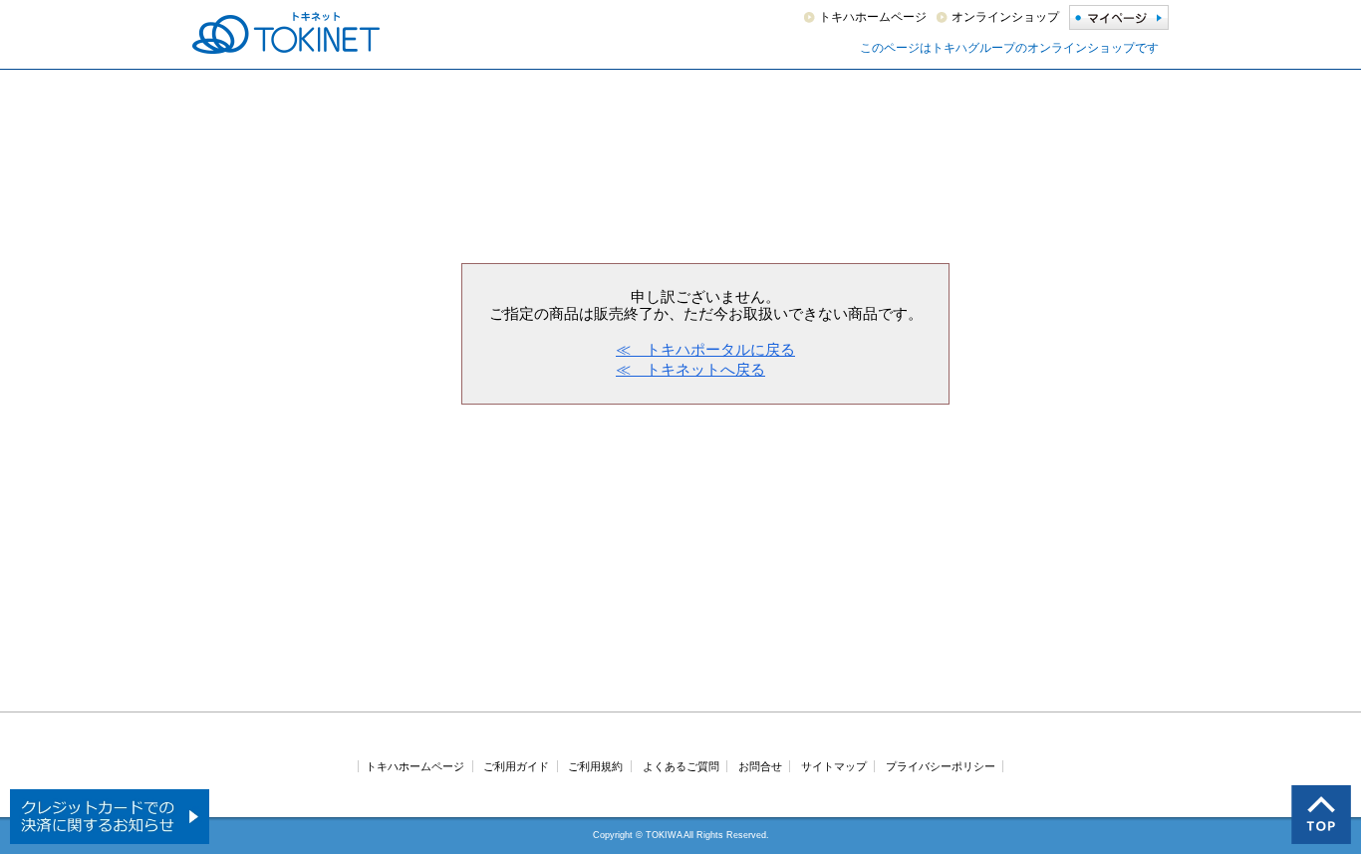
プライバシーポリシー (940, 766)
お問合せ (760, 766)
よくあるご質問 (681, 766)
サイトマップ (834, 766)
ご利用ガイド (516, 766)
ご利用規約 (595, 766)
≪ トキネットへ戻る (690, 369)
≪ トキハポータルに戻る (705, 349)
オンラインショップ (1005, 17)
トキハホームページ (873, 17)
